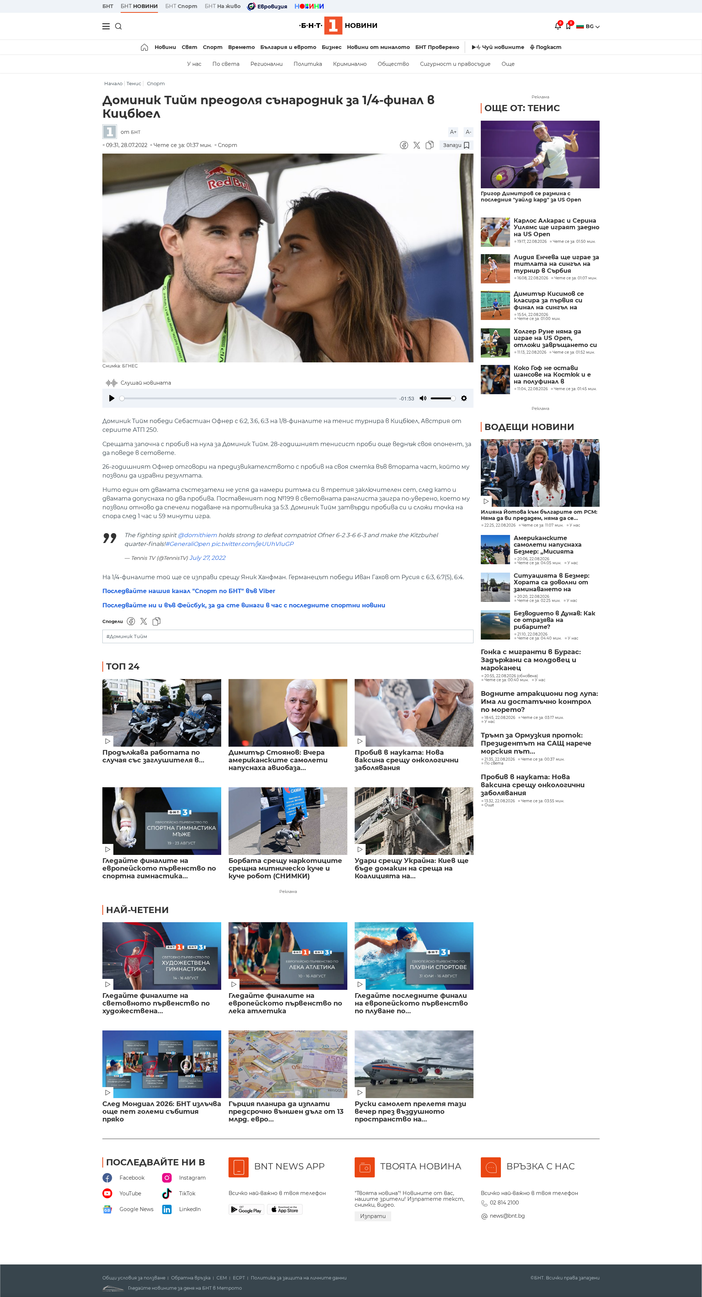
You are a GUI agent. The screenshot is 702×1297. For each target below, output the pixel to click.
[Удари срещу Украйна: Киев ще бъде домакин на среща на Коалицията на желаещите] (414, 821)
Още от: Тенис (522, 108)
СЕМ (221, 1278)
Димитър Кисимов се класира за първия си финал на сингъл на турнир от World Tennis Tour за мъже (554, 301)
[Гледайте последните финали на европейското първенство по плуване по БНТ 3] (414, 956)
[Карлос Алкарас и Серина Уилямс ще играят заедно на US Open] (495, 232)
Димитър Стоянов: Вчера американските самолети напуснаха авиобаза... (278, 760)
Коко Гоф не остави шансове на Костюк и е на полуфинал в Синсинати (552, 375)
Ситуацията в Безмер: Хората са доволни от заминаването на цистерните (551, 583)
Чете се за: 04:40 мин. (539, 638)
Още (508, 64)
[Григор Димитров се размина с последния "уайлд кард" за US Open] (540, 154)
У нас (194, 64)
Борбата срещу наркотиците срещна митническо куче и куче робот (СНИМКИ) (285, 868)
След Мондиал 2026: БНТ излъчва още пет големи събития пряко (161, 1111)
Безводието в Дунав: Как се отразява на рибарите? (554, 620)
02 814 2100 (504, 1203)
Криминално (350, 64)
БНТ (107, 6)
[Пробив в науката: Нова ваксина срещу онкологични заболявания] (414, 713)
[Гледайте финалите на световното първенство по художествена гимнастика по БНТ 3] (161, 956)
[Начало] (145, 47)
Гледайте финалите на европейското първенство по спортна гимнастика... (159, 868)
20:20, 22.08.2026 (533, 597)
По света (225, 64)
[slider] (258, 398)
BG (590, 26)
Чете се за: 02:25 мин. (539, 601)
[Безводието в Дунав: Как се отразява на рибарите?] (495, 625)
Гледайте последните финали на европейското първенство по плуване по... (411, 1003)
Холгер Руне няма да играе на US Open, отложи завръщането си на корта (555, 338)
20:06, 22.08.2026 (533, 559)
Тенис (134, 83)
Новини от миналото (378, 47)
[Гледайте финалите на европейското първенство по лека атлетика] (288, 956)
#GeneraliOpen (187, 543)
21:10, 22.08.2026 (532, 634)
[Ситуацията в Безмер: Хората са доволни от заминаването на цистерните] (495, 587)
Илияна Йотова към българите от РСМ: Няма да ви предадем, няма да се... (539, 515)
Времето (241, 47)
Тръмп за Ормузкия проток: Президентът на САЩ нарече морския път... (536, 743)
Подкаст (549, 47)
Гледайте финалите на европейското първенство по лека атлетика (285, 1003)
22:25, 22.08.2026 (500, 525)
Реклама (288, 891)
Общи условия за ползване (133, 1278)
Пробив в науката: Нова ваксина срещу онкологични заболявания (406, 760)
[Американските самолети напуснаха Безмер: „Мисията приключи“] (495, 549)
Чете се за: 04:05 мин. (539, 563)
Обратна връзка (191, 1278)
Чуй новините (503, 47)
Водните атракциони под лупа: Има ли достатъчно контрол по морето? (539, 702)
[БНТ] (111, 132)
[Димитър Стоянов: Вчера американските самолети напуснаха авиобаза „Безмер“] (288, 713)
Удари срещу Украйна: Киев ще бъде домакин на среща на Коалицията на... (412, 868)
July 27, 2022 (207, 557)
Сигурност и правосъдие (455, 64)
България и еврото (288, 47)
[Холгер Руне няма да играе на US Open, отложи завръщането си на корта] (495, 343)
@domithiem (197, 535)
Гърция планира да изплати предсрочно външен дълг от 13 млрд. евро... (286, 1111)
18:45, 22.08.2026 (499, 718)
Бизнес (331, 47)
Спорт (213, 47)
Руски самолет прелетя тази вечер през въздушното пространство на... (410, 1111)
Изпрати (373, 1216)
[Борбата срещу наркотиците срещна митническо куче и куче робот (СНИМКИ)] (288, 821)
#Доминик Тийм (126, 636)
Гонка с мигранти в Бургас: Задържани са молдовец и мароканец (531, 660)
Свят (189, 47)
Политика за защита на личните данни (299, 1278)
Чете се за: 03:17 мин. (542, 718)
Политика (308, 64)
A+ (453, 132)
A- (468, 132)
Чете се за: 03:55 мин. (542, 801)
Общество (393, 64)
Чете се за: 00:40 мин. (506, 680)
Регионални (266, 64)
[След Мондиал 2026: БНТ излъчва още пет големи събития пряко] (161, 1064)
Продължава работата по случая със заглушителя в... (153, 756)
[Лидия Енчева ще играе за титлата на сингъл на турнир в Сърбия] (495, 268)
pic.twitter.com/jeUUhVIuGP (252, 543)
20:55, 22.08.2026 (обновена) (511, 676)
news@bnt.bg (507, 1216)
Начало (113, 83)
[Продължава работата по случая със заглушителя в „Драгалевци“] (161, 713)
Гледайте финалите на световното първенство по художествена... (156, 1003)
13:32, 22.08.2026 (499, 801)
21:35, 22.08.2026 (499, 759)
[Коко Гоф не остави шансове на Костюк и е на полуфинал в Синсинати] (495, 379)
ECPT (239, 1278)
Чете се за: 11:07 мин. (542, 525)
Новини (165, 47)
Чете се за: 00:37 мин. (543, 759)
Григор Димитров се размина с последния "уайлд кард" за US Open (531, 197)
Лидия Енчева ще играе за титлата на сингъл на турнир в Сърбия (556, 264)
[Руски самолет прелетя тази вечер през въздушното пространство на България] (414, 1064)
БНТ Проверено (437, 47)
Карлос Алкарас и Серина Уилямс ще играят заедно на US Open (556, 228)
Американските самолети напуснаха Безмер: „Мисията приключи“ (548, 545)
